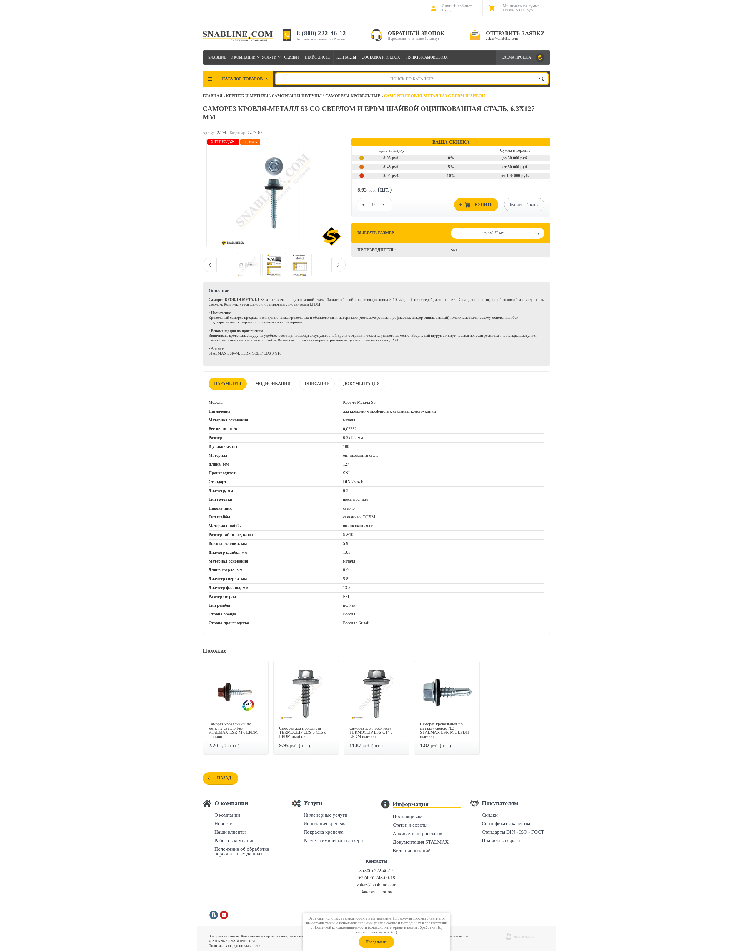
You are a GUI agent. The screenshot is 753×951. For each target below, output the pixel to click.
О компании (243, 57)
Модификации (273, 383)
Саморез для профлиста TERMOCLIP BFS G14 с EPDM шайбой (370, 732)
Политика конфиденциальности (234, 945)
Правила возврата (501, 840)
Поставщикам (407, 816)
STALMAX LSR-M (224, 353)
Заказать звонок (376, 891)
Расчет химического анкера (333, 840)
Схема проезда (516, 57)
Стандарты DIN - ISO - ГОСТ (513, 832)
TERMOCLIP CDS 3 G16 (261, 353)
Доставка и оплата (381, 57)
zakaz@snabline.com (502, 38)
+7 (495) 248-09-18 (376, 877)
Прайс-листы (317, 57)
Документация (361, 383)
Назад (224, 778)
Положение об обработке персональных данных (241, 852)
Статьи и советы (410, 825)
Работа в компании (234, 840)
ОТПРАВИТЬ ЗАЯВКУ (515, 33)
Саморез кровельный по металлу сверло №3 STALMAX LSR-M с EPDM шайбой (233, 730)
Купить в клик (524, 205)
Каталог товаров (242, 79)
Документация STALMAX (421, 842)
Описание (317, 383)
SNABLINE (217, 57)
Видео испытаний (412, 850)
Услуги (269, 57)
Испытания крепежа (325, 823)
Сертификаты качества (506, 823)
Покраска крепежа (324, 832)
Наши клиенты (230, 832)
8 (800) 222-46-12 (321, 33)
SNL (454, 250)
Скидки (291, 57)
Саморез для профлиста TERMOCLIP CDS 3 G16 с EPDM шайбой (302, 732)
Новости (223, 823)
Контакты (346, 57)
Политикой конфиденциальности (340, 927)
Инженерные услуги (325, 815)
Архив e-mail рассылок (417, 833)
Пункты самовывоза (427, 57)
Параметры (227, 383)
